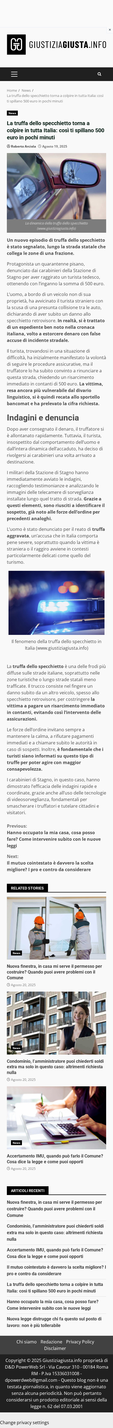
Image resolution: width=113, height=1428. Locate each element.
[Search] (99, 74)
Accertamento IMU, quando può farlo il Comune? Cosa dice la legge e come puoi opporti (56, 1117)
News (12, 113)
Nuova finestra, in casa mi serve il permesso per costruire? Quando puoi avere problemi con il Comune (56, 928)
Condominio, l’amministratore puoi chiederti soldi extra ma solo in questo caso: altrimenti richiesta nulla (56, 1023)
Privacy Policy (80, 1342)
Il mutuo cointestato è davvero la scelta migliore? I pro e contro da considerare (50, 863)
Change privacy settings (24, 1423)
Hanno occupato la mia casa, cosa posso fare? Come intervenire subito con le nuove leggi (54, 836)
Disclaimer (55, 1348)
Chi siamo (26, 1342)
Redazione (51, 1342)
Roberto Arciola (23, 146)
